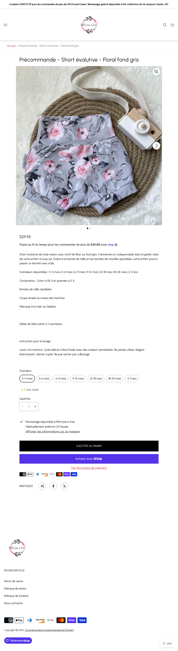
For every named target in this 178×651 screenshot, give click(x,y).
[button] (87, 228)
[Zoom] (156, 71)
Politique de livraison (16, 595)
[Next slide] (156, 146)
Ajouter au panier (89, 446)
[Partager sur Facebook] (53, 486)
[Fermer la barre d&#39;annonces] (173, 4)
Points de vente (13, 581)
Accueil (11, 45)
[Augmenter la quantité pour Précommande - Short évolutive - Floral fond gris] (35, 406)
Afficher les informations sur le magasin (53, 431)
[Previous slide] (21, 146)
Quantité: (25, 398)
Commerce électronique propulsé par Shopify (49, 630)
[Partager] (42, 486)
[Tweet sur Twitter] (64, 486)
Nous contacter (13, 603)
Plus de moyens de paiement (89, 468)
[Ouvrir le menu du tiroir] (5, 25)
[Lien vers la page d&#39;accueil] (17, 548)
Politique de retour (15, 588)
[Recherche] (165, 25)
